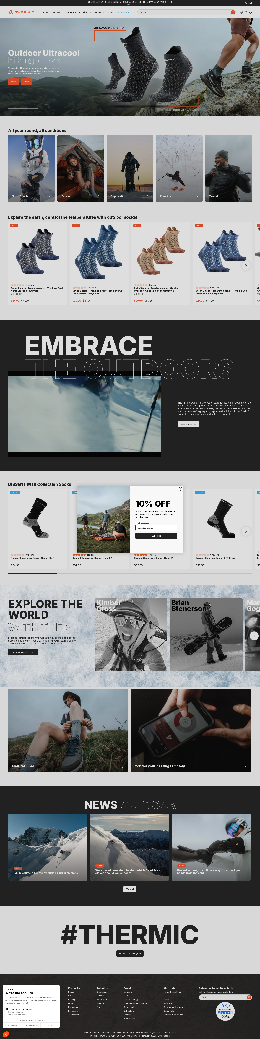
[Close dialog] (180, 488)
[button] (5, 1034)
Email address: (142, 523)
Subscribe (156, 536)
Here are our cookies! (15, 1012)
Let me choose (31, 1025)
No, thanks (12, 1025)
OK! (50, 1025)
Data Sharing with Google (17, 1014)
